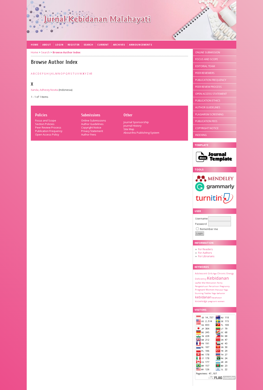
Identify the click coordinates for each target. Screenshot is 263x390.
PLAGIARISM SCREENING (209, 114)
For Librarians (206, 256)
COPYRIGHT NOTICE (207, 128)
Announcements (140, 44)
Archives (119, 44)
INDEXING (201, 135)
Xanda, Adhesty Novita (44, 90)
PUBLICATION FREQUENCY (210, 80)
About (46, 44)
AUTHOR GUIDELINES (207, 107)
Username (201, 218)
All (90, 73)
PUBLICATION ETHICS (207, 100)
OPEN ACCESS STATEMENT (211, 94)
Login (59, 44)
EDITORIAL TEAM (205, 66)
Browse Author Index (66, 52)
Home (34, 44)
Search (88, 44)
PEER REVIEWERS (205, 73)
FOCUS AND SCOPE (206, 59)
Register (74, 44)
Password (201, 224)
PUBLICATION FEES (206, 121)
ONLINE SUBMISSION (207, 52)
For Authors (205, 253)
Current (103, 44)
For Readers (205, 249)
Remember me (209, 229)
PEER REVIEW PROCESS (208, 87)
